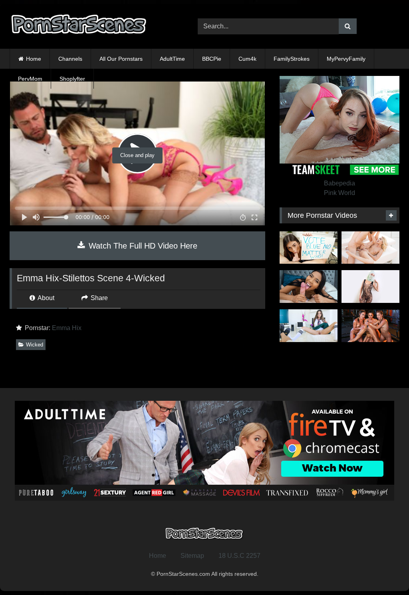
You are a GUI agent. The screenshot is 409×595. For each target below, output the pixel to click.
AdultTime (172, 59)
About (45, 298)
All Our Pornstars (121, 59)
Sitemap (192, 555)
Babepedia (339, 183)
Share (98, 298)
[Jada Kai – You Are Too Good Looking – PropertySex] (309, 286)
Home (33, 59)
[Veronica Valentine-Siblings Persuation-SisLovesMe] (309, 247)
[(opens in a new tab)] (370, 325)
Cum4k (247, 59)
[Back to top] (384, 571)
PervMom (30, 79)
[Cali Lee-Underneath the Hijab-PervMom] (370, 286)
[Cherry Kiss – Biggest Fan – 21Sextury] (370, 247)
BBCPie (211, 59)
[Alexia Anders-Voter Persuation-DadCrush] (309, 325)
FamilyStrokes (292, 59)
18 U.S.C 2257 (239, 555)
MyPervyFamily (346, 59)
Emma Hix (66, 327)
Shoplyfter (72, 79)
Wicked (34, 345)
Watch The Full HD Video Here (141, 245)
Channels (70, 59)
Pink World (339, 192)
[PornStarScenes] (91, 26)
